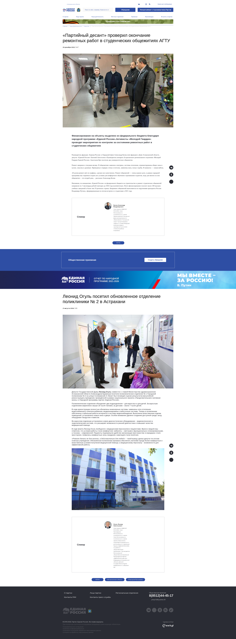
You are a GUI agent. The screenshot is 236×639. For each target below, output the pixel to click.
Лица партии (80, 16)
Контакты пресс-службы (100, 597)
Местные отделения (117, 16)
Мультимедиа (149, 16)
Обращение (125, 10)
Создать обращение (155, 260)
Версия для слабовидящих (164, 4)
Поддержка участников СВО (118, 21)
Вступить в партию (166, 16)
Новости (86, 26)
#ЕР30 (118, 243)
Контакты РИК (70, 597)
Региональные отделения (127, 593)
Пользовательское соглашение (73, 627)
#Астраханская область (114, 579)
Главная (65, 26)
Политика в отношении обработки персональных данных (82, 630)
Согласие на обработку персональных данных (78, 632)
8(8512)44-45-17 (161, 595)
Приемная (134, 16)
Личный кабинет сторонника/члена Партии (155, 10)
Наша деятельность (97, 16)
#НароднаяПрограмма (135, 579)
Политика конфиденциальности (73, 629)
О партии (65, 16)
